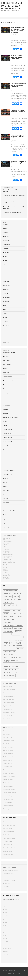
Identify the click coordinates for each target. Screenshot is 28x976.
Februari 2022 (6, 326)
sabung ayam (6, 490)
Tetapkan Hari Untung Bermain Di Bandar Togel (18, 110)
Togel (4, 515)
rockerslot (5, 951)
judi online (7, 628)
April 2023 (5, 269)
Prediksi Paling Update (8, 873)
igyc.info (7, 622)
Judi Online (5, 409)
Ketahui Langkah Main (8, 799)
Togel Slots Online (7, 706)
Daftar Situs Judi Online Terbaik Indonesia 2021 (12, 6)
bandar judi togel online (12, 599)
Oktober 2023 (6, 248)
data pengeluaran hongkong (9, 384)
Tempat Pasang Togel (8, 506)
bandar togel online (11, 605)
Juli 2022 (5, 305)
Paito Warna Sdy (7, 559)
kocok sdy (5, 572)
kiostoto (5, 902)
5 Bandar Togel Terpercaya (9, 352)
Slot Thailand (6, 502)
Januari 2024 (6, 236)
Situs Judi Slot (6, 734)
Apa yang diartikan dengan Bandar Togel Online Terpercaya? (18, 85)
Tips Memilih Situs (7, 766)
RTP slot (5, 486)
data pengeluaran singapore (9, 389)
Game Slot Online (7, 744)
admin (12, 35)
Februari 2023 (6, 277)
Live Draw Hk (6, 549)
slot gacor (20, 648)
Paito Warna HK (7, 640)
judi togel (18, 628)
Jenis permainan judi (8, 747)
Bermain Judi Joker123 (8, 779)
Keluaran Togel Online (8, 877)
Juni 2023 (5, 260)
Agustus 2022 (6, 301)
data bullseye (16, 610)
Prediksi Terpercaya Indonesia (10, 870)
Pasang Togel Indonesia (9, 789)
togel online (11, 670)
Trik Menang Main (7, 809)
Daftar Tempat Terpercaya (9, 740)
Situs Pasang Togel (7, 737)
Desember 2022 (6, 285)
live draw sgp (8, 637)
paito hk (5, 567)
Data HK (5, 616)
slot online (8, 654)
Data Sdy (5, 544)
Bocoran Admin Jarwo (8, 719)
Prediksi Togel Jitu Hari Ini (8, 470)
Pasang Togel (6, 449)
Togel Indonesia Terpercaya (9, 792)
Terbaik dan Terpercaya (8, 770)
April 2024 (5, 224)
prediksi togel (17, 646)
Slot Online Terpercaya (8, 699)
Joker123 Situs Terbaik (8, 773)
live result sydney (19, 637)
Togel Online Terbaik (8, 786)
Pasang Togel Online (12, 643)
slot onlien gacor (9, 651)
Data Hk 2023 (6, 543)
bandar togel (8, 602)
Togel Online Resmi (7, 709)
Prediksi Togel (6, 883)
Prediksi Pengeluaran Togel (9, 462)
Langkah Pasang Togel (8, 805)
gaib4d (4, 919)
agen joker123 (7, 593)
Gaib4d (4, 397)
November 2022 (6, 289)
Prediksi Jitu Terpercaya (9, 880)
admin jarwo (5, 356)
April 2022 (5, 317)
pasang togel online (7, 948)
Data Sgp (5, 546)
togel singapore (10, 672)
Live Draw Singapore (7, 437)
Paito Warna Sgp (7, 561)
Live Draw (5, 425)
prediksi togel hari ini (7, 466)
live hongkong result (7, 441)
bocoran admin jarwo (8, 376)
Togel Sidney (6, 527)
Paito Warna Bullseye (8, 554)
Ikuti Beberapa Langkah (8, 757)
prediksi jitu (7, 645)
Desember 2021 (6, 334)
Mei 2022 (5, 313)
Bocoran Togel (6, 886)
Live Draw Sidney (7, 433)
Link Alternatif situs (7, 763)
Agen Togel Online (7, 364)
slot (13, 648)
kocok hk (5, 569)
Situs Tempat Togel (7, 731)
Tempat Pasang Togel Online (9, 510)
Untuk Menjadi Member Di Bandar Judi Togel (18, 162)
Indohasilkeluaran (7, 405)
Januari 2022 (6, 330)
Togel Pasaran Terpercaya (9, 702)
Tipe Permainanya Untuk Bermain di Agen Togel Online (18, 136)
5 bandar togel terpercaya (10, 590)
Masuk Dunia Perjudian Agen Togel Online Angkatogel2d (17, 57)
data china (6, 613)
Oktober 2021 (6, 342)
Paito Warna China (7, 556)
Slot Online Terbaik (7, 715)
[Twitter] (15, 49)
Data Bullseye (6, 538)
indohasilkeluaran (13, 625)
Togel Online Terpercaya (8, 696)
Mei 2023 (5, 265)
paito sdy (5, 564)
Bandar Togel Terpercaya (10, 607)
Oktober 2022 (6, 293)
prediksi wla (5, 478)
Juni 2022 (5, 309)
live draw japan (6, 574)
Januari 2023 (6, 281)
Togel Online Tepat (7, 802)
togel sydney (9, 675)
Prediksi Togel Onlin (7, 474)
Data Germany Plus (7, 541)
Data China (5, 539)
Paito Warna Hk (6, 557)
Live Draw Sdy (6, 551)
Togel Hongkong (6, 519)
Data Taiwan (6, 548)
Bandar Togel (6, 372)
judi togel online (8, 631)
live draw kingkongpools (9, 562)
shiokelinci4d (6, 945)
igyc (13, 619)
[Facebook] (12, 49)
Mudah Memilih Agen (8, 796)
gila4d (4, 925)
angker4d (5, 906)
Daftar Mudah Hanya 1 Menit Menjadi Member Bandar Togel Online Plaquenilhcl (17, 30)
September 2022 (6, 297)
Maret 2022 (5, 321)
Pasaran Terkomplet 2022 (9, 712)
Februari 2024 (6, 232)
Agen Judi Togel (17, 593)
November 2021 (6, 338)
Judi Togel (5, 413)
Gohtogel (5, 401)
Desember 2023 (6, 240)
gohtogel (5, 938)
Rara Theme (24, 972)
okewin (4, 958)
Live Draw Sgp (6, 553)
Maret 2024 (5, 228)
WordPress (17, 973)
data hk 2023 (12, 616)
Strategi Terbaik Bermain (9, 776)
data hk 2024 (6, 577)
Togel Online (5, 523)
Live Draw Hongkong (7, 429)
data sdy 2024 (6, 579)
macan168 (5, 941)
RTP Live (5, 482)
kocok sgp (5, 570)
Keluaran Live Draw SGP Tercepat (10, 417)
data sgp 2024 (6, 575)
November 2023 (6, 244)
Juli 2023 (5, 256)
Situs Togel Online (7, 693)
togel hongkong (11, 667)
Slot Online (5, 498)
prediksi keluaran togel (8, 458)
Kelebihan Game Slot (8, 750)
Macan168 (5, 445)
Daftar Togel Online (7, 760)
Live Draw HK (7, 634)
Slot (4, 494)
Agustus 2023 (6, 252)
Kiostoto (5, 421)
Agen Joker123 (6, 360)
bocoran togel (7, 610)
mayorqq (5, 922)
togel (6, 664)
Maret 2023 (5, 273)
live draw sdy (16, 634)
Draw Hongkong (6, 393)
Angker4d (5, 368)
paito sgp (5, 566)
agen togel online (7, 596)
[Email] (18, 49)
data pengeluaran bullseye (9, 380)
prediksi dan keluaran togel (9, 454)
